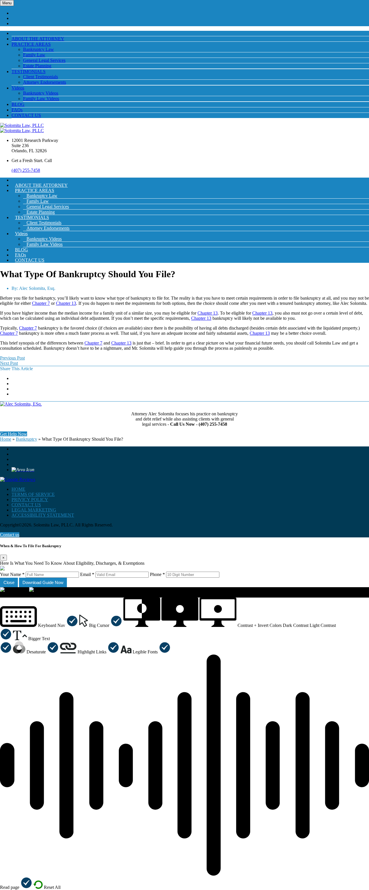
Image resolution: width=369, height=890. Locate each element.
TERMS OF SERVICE (33, 494)
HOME (18, 489)
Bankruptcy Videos (40, 93)
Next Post (9, 363)
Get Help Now (13, 433)
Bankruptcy (26, 439)
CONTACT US (26, 115)
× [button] (1, 594)
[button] (39, 625)
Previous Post (12, 357)
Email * (87, 574)
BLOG (18, 104)
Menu (7, 3)
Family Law (34, 54)
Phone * (157, 574)
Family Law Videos (41, 98)
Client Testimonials (40, 76)
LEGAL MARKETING (34, 509)
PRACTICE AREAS (31, 44)
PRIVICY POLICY (30, 499)
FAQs (17, 109)
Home (5, 439)
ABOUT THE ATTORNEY (38, 38)
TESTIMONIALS (29, 71)
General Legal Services (44, 60)
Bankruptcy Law (38, 49)
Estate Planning (37, 65)
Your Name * (12, 574)
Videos (18, 87)
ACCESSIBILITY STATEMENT (43, 515)
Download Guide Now (42, 582)
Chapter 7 (41, 303)
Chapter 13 (66, 303)
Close (8, 582)
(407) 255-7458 (26, 170)
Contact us (9, 534)
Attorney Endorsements (44, 82)
